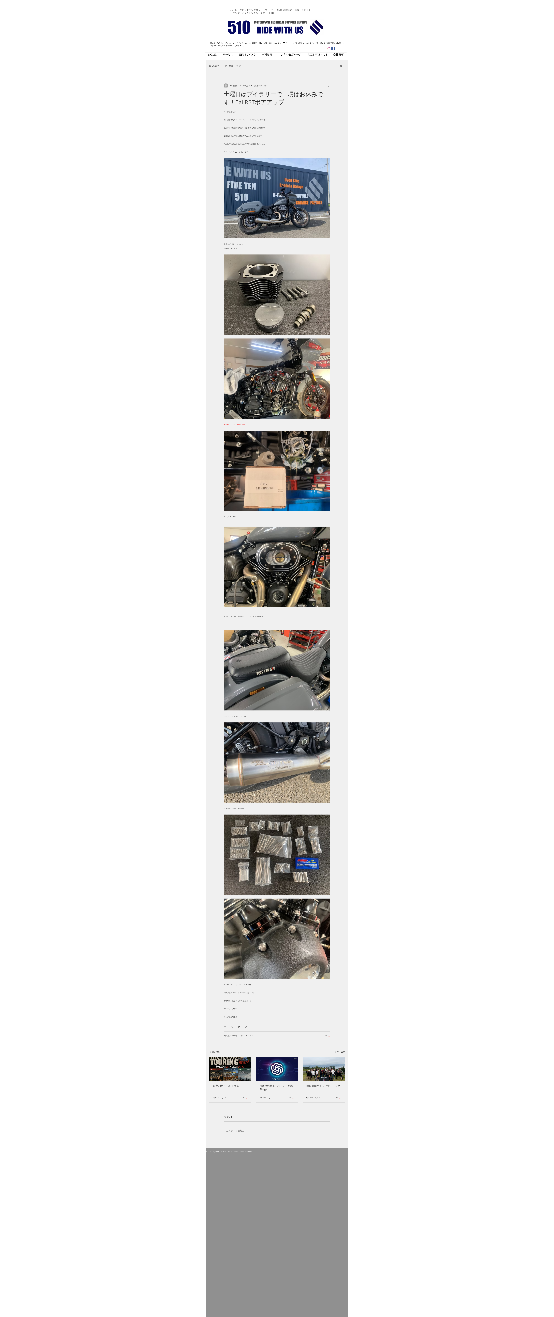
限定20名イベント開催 (226, 1086)
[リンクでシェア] (246, 1026)
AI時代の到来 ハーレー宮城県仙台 (276, 1088)
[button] (341, 66)
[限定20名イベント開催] (230, 1069)
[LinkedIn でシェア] (239, 1026)
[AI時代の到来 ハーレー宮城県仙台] (277, 1069)
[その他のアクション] (328, 85)
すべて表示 (340, 1052)
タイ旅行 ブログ (233, 66)
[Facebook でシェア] (225, 1026)
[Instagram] (328, 48)
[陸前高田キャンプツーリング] (324, 1069)
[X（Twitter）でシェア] (232, 1026)
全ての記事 (214, 66)
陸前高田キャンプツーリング (323, 1086)
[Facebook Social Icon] (333, 48)
